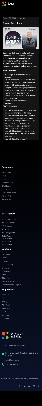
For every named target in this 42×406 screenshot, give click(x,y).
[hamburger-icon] (37, 3)
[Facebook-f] (39, 386)
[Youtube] (29, 386)
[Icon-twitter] (25, 386)
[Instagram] (34, 386)
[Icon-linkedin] (20, 386)
